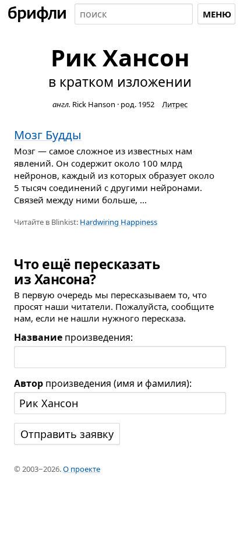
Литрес (175, 104)
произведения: (73, 337)
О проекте (81, 469)
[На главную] (37, 14)
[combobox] (134, 13)
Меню (217, 14)
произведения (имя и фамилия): (103, 383)
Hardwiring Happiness (118, 222)
